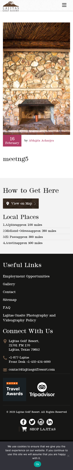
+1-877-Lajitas (19, 357)
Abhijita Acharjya (41, 140)
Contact (9, 292)
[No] (68, 456)
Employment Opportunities (26, 276)
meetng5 (15, 159)
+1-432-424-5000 (38, 362)
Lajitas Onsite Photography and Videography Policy (29, 318)
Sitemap (10, 300)
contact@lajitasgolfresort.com (32, 369)
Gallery (9, 284)
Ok (37, 464)
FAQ (6, 307)
